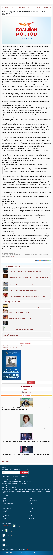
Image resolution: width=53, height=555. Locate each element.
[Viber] (46, 260)
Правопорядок (32, 501)
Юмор (30, 520)
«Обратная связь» (19, 485)
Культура (31, 510)
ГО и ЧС (4, 518)
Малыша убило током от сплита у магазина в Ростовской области (19, 349)
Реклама (49, 552)
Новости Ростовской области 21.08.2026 (13, 345)
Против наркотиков (7, 520)
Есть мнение (5, 5)
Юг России (5, 501)
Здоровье (31, 508)
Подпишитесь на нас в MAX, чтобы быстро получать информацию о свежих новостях (26, 7)
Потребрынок (6, 510)
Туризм (5, 511)
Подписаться (24, 472)
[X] (36, 260)
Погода (30, 515)
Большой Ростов (25, 552)
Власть (30, 498)
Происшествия (6, 515)
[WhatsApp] (48, 260)
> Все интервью (6, 461)
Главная (36, 552)
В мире (4, 498)
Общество (31, 516)
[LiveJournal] (44, 260)
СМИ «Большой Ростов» (9, 487)
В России (5, 500)
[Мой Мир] (42, 260)
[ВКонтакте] (38, 260)
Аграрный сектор (7, 508)
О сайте (42, 552)
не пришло (24, 476)
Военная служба (33, 500)
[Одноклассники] (40, 260)
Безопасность (6, 516)
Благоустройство (33, 507)
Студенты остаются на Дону (10, 347)
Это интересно (32, 518)
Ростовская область (8, 503)
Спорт (30, 511)
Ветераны (31, 503)
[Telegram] (50, 260)
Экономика (5, 507)
